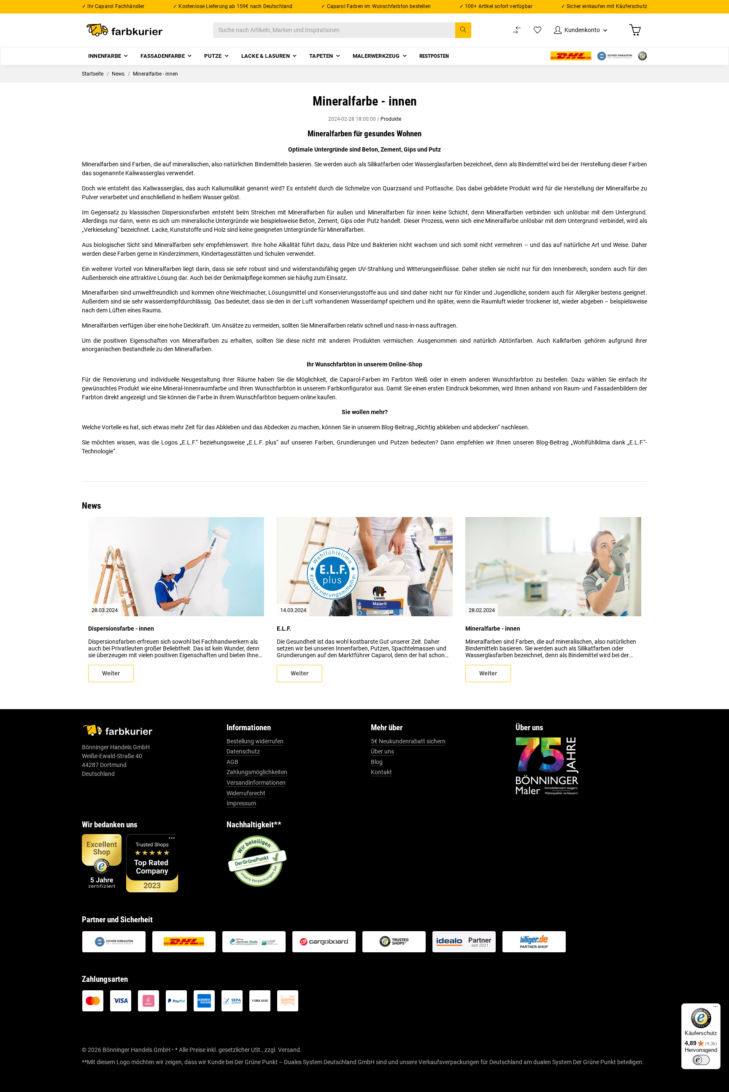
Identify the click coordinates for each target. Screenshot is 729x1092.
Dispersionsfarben (186, 212)
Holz (220, 229)
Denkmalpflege (242, 277)
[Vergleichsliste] (516, 30)
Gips (346, 220)
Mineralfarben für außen (320, 212)
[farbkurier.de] (127, 30)
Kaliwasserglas (145, 173)
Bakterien (385, 244)
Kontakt (381, 772)
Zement (328, 220)
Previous (101, 599)
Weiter (111, 673)
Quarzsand (397, 188)
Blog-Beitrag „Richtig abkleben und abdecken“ (440, 427)
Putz (373, 220)
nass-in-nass (412, 325)
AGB (232, 762)
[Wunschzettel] (537, 30)
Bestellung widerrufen (255, 741)
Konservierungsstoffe (347, 292)
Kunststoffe (185, 229)
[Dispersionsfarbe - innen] (176, 566)
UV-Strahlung (375, 269)
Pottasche (439, 188)
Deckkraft (196, 325)
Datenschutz (243, 751)
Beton (307, 220)
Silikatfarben (383, 164)
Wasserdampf (369, 301)
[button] (580, 30)
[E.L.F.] (365, 566)
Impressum (241, 803)
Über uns (382, 751)
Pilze (353, 244)
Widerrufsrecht (246, 793)
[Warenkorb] (635, 30)
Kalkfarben (567, 340)
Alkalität (289, 244)
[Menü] (715, 1008)
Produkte (391, 119)
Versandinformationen (256, 782)
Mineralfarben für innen (399, 212)
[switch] (701, 1060)
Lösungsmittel (287, 292)
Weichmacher (247, 292)
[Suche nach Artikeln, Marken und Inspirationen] (463, 30)
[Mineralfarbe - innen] (553, 566)
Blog (377, 762)
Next (627, 599)
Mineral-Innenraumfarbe (195, 388)
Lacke (159, 229)
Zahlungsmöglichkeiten (257, 772)
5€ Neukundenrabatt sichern (408, 741)
